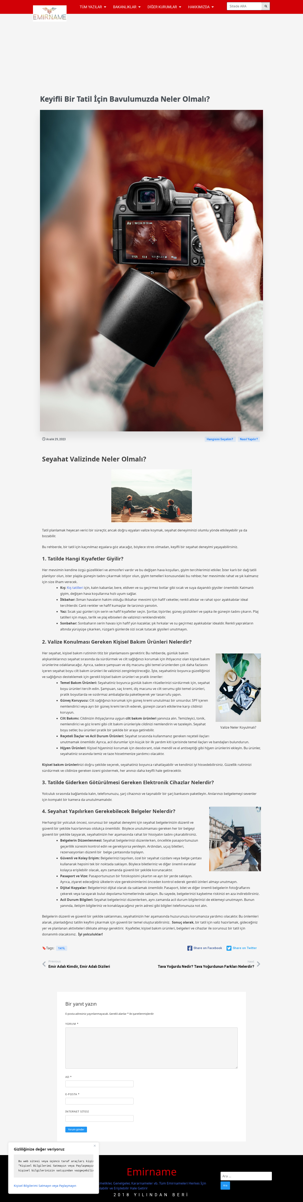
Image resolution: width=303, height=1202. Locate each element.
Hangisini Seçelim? (220, 439)
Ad (68, 1077)
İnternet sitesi (77, 1111)
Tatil (61, 948)
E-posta (72, 1094)
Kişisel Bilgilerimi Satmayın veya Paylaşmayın (45, 1186)
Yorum (72, 1024)
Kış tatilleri (74, 587)
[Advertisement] (151, 61)
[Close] (94, 1145)
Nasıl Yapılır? (249, 439)
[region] (53, 1168)
